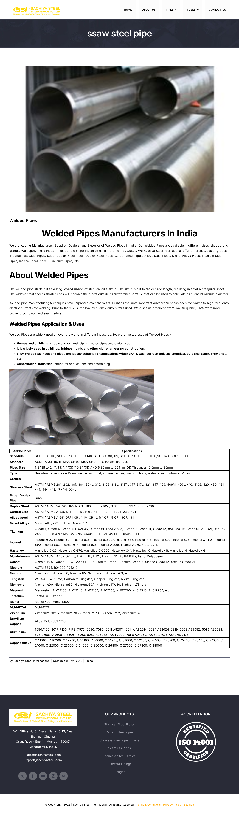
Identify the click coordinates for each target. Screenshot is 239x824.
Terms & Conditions (148, 804)
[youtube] (43, 776)
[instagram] (53, 776)
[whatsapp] (63, 776)
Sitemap (189, 804)
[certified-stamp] (196, 723)
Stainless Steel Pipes (30, 256)
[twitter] (22, 776)
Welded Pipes (119, 136)
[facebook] (33, 776)
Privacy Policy (172, 804)
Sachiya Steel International (163, 251)
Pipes (89, 661)
